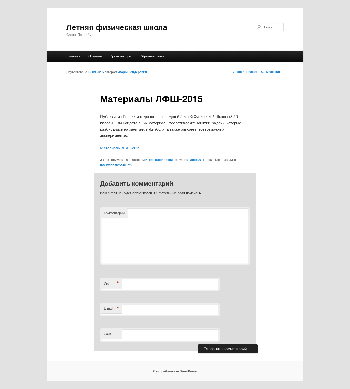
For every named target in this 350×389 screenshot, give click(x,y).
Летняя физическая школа (116, 26)
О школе (95, 56)
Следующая (272, 71)
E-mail (111, 308)
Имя (111, 283)
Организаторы (120, 56)
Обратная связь (152, 56)
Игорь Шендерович (132, 72)
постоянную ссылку (115, 164)
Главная (74, 56)
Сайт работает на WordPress (175, 371)
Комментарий (114, 212)
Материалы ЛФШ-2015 (120, 147)
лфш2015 (197, 159)
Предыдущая (245, 71)
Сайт (107, 333)
